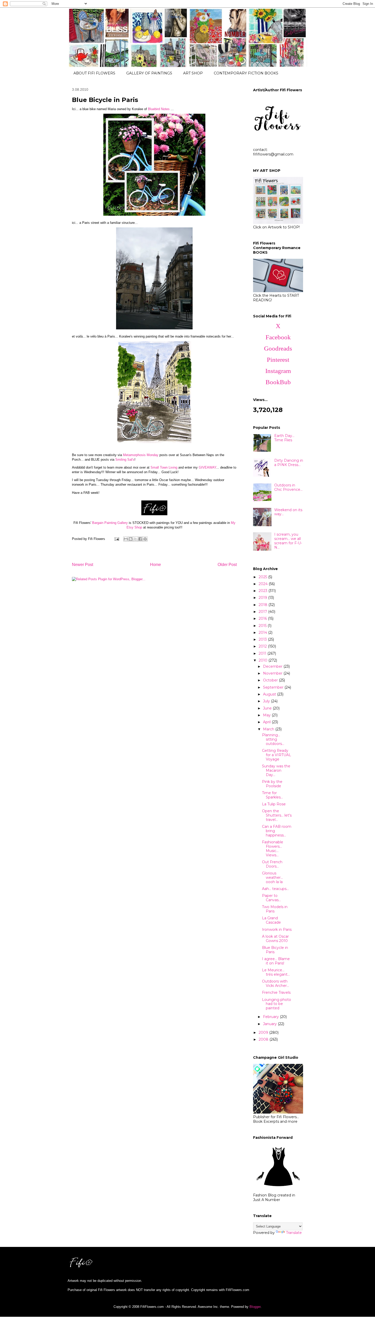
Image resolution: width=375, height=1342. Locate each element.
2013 (263, 639)
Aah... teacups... (275, 888)
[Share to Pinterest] (145, 538)
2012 (263, 646)
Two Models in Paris (275, 909)
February (271, 1016)
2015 (263, 625)
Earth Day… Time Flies (284, 437)
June (268, 708)
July (267, 701)
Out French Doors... (272, 864)
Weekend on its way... (288, 512)
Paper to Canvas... (271, 897)
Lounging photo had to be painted (276, 1004)
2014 (263, 632)
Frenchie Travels (276, 992)
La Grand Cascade (271, 920)
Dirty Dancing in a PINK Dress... (288, 462)
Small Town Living (164, 467)
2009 (264, 1032)
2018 (263, 604)
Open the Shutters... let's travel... (277, 815)
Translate (294, 1232)
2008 (264, 1039)
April (267, 722)
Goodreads (278, 348)
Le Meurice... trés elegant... (276, 972)
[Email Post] (116, 539)
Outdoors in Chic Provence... (288, 487)
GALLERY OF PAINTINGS (149, 73)
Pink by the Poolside (272, 783)
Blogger (254, 1307)
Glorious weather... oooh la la (272, 877)
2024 (264, 584)
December (273, 666)
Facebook (278, 337)
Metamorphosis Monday (140, 455)
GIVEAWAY (207, 467)
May (267, 715)
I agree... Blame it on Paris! (276, 961)
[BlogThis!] (130, 538)
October (271, 680)
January (270, 1024)
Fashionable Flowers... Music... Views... (272, 848)
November (273, 673)
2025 (263, 577)
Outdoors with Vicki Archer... (275, 983)
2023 (263, 590)
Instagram (278, 370)
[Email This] (125, 538)
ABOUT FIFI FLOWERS (94, 73)
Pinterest (278, 359)
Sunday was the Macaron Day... (276, 770)
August (270, 694)
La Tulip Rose (274, 804)
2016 (263, 618)
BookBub (278, 382)
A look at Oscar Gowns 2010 (275, 938)
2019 (263, 597)
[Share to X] (135, 538)
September (273, 687)
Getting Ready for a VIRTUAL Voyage (276, 755)
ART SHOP (193, 73)
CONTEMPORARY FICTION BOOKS (246, 73)
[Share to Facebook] (140, 538)
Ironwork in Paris (277, 929)
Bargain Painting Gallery (110, 523)
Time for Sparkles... (272, 795)
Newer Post (82, 564)
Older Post (227, 564)
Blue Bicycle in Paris (275, 949)
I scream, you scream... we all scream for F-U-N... (288, 540)
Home (155, 564)
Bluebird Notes (159, 109)
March (269, 729)
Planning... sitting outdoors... (273, 739)
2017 (263, 611)
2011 (263, 653)
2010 (263, 660)
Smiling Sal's (124, 459)
